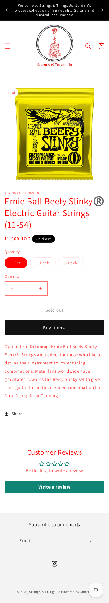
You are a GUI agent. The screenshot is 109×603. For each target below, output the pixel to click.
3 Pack (46, 264)
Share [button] (17, 413)
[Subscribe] (89, 541)
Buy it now (54, 327)
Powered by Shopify (76, 592)
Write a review (54, 487)
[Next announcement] (102, 10)
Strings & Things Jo (44, 592)
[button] (7, 46)
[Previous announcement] (6, 10)
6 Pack (74, 264)
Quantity (12, 276)
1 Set (19, 264)
